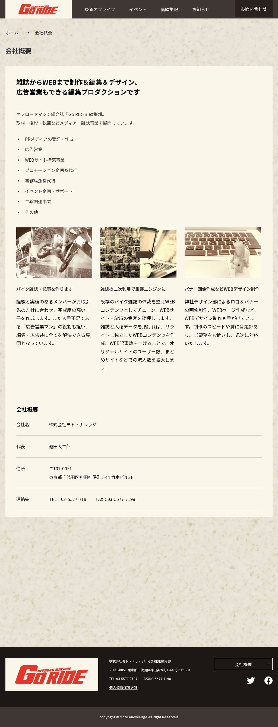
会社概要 (243, 664)
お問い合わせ (254, 8)
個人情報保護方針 (123, 687)
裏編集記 (169, 9)
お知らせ (201, 9)
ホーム (11, 32)
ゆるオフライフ (100, 9)
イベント (138, 9)
